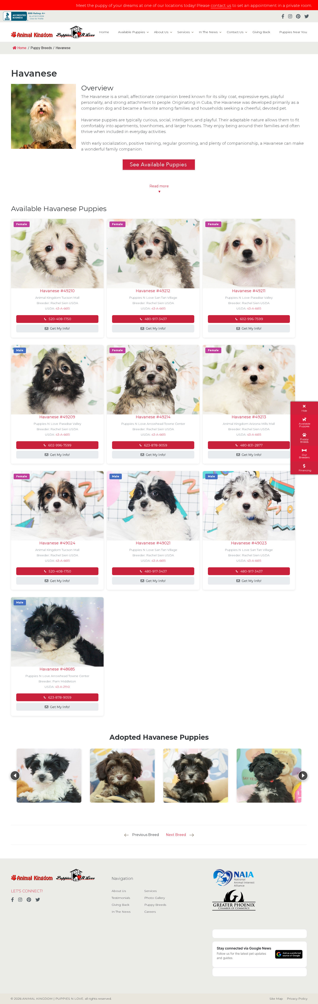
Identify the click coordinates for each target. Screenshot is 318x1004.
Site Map (276, 999)
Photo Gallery (154, 898)
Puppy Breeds (155, 905)
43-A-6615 (63, 308)
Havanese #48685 (57, 669)
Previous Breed (145, 835)
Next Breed (176, 835)
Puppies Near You (293, 32)
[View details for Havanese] (49, 776)
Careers (150, 912)
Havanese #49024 (57, 543)
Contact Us (235, 32)
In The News (208, 32)
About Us (161, 32)
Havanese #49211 (248, 291)
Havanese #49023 (249, 543)
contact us (221, 5)
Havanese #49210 (57, 291)
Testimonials (121, 898)
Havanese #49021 (153, 543)
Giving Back (261, 32)
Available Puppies (131, 32)
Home (104, 32)
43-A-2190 (62, 687)
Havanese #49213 (249, 417)
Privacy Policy (297, 999)
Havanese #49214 (153, 417)
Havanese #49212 (153, 291)
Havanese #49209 (57, 417)
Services (183, 32)
